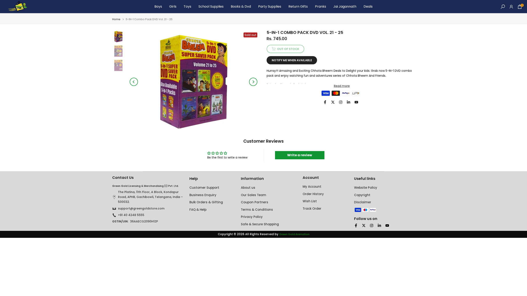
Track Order (312, 208)
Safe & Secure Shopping (260, 224)
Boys (158, 6)
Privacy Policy (252, 217)
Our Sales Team (253, 195)
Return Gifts (298, 6)
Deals (368, 6)
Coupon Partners (254, 202)
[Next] (253, 82)
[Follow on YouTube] (356, 102)
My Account (312, 186)
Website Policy (365, 187)
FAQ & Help (197, 209)
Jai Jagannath (344, 6)
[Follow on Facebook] (325, 102)
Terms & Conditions (257, 209)
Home (116, 19)
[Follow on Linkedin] (348, 102)
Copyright (362, 195)
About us (248, 187)
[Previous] (134, 82)
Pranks (320, 6)
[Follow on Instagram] (341, 102)
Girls (172, 6)
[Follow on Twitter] (333, 102)
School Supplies (211, 6)
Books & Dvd (241, 6)
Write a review (299, 155)
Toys (187, 6)
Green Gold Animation (294, 234)
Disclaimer (362, 202)
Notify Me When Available (292, 60)
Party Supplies (269, 6)
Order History (313, 194)
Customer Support (204, 187)
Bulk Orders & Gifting (206, 202)
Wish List (310, 201)
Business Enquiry (202, 195)
